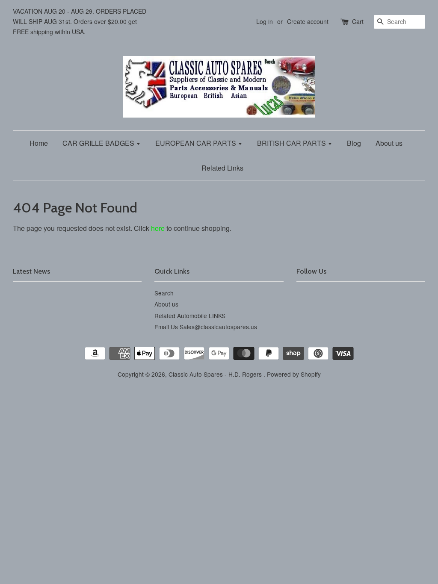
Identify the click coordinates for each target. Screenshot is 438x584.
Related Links (222, 168)
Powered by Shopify (294, 374)
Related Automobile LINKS (189, 315)
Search (164, 293)
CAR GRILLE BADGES (99, 143)
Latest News (31, 271)
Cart (358, 21)
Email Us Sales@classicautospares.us (205, 326)
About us (389, 143)
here (158, 228)
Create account (307, 21)
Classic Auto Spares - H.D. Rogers (216, 374)
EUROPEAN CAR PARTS (196, 143)
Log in (264, 21)
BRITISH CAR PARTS (292, 143)
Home (39, 143)
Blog (354, 143)
